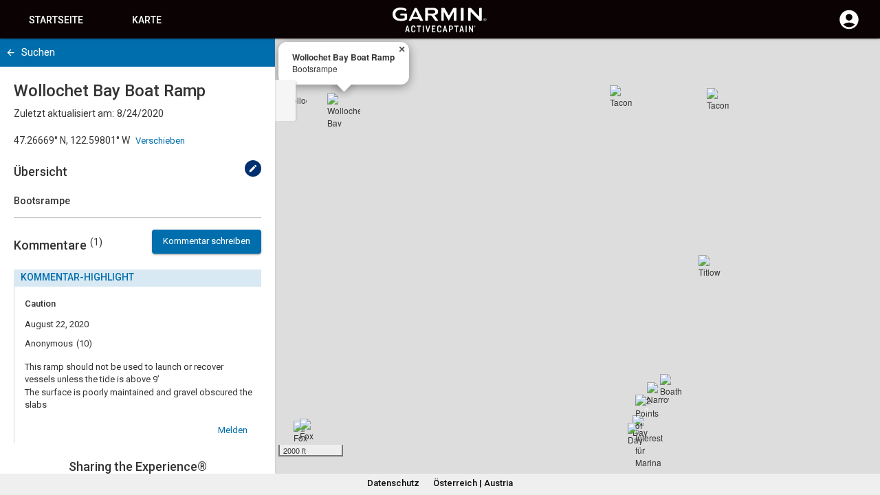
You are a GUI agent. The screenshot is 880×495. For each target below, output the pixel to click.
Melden (233, 430)
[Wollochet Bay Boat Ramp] (343, 110)
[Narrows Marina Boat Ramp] (658, 393)
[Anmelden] (849, 27)
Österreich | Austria (473, 483)
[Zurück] (10, 52)
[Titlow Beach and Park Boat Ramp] (709, 266)
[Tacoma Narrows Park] (621, 96)
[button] (862, 432)
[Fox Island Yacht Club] (311, 430)
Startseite (56, 19)
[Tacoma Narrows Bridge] (718, 99)
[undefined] (253, 168)
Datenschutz (393, 483)
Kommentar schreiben (206, 241)
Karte (147, 19)
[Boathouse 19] (671, 385)
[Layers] (856, 61)
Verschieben (160, 140)
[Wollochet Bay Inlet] (296, 94)
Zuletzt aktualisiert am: (64, 113)
